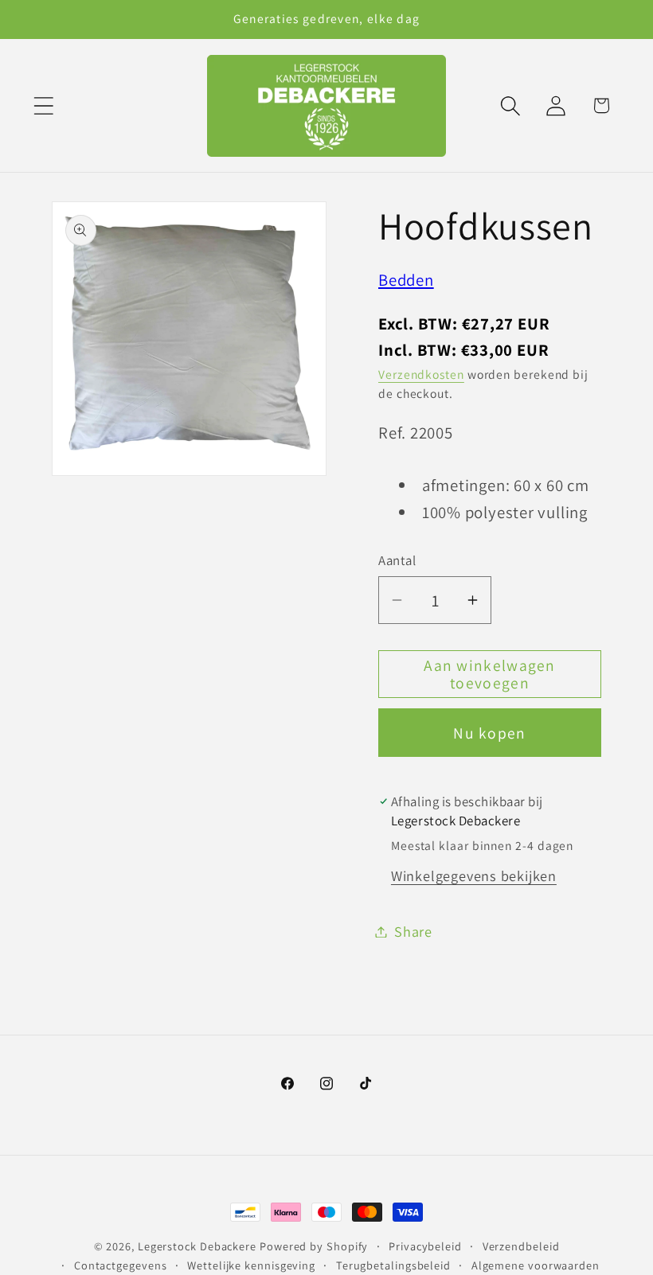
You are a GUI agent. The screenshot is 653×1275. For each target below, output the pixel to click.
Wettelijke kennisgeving (251, 1265)
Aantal (397, 560)
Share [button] (413, 931)
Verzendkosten (421, 374)
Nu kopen (489, 733)
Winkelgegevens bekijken (474, 875)
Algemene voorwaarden (535, 1265)
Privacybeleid (425, 1246)
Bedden (406, 279)
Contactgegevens (120, 1265)
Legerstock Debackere (197, 1246)
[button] (43, 105)
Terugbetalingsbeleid (393, 1265)
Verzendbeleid (521, 1246)
